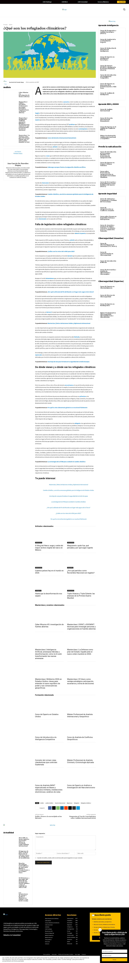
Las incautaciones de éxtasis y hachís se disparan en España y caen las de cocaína (23, 897)
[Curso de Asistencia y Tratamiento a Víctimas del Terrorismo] (121, 201)
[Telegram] (78, 808)
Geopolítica (70, 567)
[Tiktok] (19, 2)
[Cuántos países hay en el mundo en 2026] (49, 561)
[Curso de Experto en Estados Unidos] (49, 705)
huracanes (45, 183)
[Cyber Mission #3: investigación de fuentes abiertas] (11, 95)
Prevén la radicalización (109, 146)
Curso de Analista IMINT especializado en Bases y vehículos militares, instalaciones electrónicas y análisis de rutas (48, 788)
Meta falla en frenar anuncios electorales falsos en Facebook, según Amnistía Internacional (24, 842)
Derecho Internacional (60, 803)
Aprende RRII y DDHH (108, 104)
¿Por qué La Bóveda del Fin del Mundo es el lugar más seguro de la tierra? (71, 292)
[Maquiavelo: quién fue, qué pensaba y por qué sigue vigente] (81, 536)
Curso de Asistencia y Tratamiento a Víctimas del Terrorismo (108, 200)
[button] (124, 9)
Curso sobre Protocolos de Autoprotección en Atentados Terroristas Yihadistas (108, 174)
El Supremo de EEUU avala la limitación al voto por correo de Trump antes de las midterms (24, 854)
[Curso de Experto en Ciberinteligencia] (121, 289)
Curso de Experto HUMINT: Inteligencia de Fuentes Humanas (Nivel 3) (108, 68)
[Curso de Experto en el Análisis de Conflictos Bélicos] (121, 129)
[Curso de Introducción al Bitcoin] (121, 263)
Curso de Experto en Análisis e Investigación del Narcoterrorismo (81, 786)
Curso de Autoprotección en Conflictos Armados (107, 209)
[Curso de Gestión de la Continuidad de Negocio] (121, 41)
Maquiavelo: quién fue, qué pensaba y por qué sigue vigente (80, 547)
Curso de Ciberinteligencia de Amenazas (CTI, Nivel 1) (108, 245)
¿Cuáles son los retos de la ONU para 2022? (61, 251)
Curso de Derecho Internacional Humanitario (62, 138)
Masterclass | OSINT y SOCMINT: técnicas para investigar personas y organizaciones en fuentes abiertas (24, 107)
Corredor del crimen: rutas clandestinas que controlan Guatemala (46, 762)
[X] (54, 808)
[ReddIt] (66, 808)
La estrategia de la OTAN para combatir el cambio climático (66, 461)
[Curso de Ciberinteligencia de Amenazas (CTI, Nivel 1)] (121, 246)
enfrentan (82, 396)
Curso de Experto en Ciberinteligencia (107, 287)
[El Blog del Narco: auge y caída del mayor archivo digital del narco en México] (49, 536)
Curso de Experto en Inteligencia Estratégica (107, 58)
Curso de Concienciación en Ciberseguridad (106, 253)
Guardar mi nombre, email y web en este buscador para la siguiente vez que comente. (59, 858)
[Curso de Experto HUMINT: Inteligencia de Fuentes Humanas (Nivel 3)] (121, 68)
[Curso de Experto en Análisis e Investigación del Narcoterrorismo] (81, 776)
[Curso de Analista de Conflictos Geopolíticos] (81, 728)
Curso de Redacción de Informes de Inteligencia (108, 49)
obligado (77, 423)
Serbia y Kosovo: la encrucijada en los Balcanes (48, 817)
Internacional (39, 542)
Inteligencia (38, 590)
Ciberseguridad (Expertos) (111, 281)
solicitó (71, 240)
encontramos (69, 385)
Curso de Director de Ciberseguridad (107, 296)
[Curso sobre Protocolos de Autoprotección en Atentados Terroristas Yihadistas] (121, 173)
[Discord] (22, 2)
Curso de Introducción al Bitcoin (108, 261)
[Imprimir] (74, 808)
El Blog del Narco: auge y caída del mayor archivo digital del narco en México (49, 548)
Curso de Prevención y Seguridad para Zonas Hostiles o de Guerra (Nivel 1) (108, 184)
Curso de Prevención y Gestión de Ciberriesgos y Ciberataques (108, 272)
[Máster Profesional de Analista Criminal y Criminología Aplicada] (81, 751)
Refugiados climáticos (86, 803)
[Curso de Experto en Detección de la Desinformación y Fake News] (121, 86)
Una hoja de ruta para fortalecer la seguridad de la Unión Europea (68, 361)
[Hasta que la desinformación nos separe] (49, 584)
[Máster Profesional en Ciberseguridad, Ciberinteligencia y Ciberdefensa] (121, 315)
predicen (72, 124)
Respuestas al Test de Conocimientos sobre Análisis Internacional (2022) (82, 817)
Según (37, 113)
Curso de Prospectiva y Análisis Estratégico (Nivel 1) (108, 32)
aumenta (66, 102)
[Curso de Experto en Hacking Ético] (121, 306)
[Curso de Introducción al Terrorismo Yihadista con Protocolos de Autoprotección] (121, 154)
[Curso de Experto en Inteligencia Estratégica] (121, 59)
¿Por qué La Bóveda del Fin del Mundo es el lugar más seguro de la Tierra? (68, 507)
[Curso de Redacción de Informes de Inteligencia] (121, 50)
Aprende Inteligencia (108, 25)
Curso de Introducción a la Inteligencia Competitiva (45, 738)
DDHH (10, 24)
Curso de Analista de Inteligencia (107, 93)
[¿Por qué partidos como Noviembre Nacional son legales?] (81, 561)
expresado (38, 355)
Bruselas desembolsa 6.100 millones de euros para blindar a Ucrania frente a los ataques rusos (24, 868)
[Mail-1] (31, 2)
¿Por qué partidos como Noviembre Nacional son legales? (81, 572)
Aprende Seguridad (107, 193)
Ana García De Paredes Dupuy (16, 82)
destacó (49, 312)
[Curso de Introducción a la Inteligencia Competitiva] (49, 728)
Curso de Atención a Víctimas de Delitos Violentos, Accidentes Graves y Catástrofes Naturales (107, 228)
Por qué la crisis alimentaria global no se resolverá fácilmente (67, 407)
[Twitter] (7, 2)
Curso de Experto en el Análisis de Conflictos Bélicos (108, 128)
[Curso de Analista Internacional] (121, 111)
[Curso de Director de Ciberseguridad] (121, 297)
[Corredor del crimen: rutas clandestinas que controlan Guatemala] (49, 751)
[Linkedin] (10, 2)
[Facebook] (4, 2)
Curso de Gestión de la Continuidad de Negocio (108, 41)
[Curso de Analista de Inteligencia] (121, 95)
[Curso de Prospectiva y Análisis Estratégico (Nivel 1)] (121, 33)
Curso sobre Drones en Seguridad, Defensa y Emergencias (108, 218)
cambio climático (49, 803)
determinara (50, 278)
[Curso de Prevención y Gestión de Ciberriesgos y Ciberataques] (121, 272)
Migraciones (69, 803)
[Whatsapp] (28, 2)
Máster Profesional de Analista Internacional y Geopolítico (80, 715)
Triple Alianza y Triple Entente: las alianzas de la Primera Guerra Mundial (81, 596)
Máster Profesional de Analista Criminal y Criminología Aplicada (80, 761)
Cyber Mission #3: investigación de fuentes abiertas (24, 94)
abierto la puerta (80, 233)
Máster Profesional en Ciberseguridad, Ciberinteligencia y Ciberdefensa (108, 315)
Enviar (114, 959)
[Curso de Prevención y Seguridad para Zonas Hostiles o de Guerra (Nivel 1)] (121, 184)
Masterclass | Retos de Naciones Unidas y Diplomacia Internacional (69, 323)
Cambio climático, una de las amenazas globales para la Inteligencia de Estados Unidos (68, 490)
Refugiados (76, 803)
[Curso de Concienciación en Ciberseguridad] (121, 254)
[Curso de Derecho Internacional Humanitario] (121, 120)
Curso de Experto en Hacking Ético (107, 304)
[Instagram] (16, 2)
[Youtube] (13, 2)
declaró (69, 256)
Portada (5, 24)
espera (37, 120)
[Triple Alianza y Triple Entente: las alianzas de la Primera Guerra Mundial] (81, 584)
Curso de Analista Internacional (106, 110)
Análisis (42, 803)
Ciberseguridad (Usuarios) (111, 238)
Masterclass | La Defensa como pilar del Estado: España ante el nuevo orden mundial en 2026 (24, 139)
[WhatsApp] (58, 808)
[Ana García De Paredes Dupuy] (6, 82)
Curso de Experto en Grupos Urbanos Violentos (107, 164)
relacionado (42, 219)
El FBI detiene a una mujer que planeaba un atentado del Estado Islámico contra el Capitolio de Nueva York (24, 882)
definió (55, 147)
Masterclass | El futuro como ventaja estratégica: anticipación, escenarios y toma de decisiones (80, 681)
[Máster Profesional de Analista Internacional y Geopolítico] (81, 705)
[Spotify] (25, 2)
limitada (76, 337)
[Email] (70, 808)
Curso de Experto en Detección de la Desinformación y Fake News (108, 86)
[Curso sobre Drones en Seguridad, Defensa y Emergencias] (121, 219)
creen (47, 156)
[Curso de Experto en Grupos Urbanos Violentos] (121, 165)
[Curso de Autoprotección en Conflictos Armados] (121, 210)
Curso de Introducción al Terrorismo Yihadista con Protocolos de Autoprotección (108, 155)
